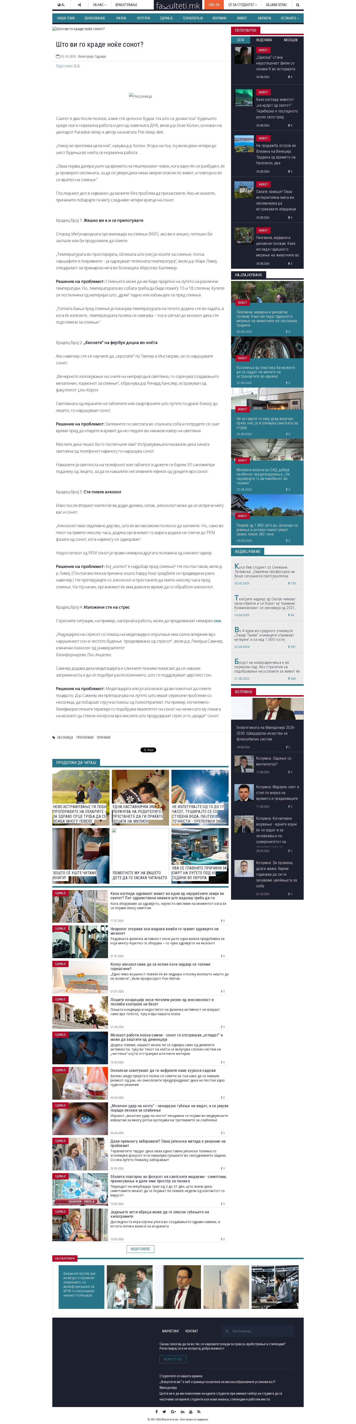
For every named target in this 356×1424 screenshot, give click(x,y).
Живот (242, 18)
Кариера (264, 18)
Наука (121, 18)
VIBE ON (214, 5)
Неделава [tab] (264, 40)
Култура (143, 18)
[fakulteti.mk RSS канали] (199, 1411)
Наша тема (66, 18)
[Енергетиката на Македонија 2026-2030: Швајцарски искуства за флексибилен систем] (178, 1287)
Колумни (219, 18)
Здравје (166, 18)
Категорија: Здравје (92, 56)
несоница (65, 738)
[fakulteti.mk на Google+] (173, 1411)
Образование (95, 18)
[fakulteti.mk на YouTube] (191, 1411)
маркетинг (170, 1331)
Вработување (126, 5)
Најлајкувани (65, 1258)
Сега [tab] (240, 40)
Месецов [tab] (291, 40)
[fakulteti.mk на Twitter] (164, 1411)
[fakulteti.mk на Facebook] (156, 1411)
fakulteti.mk (81, 1339)
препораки (85, 738)
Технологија (193, 18)
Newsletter (173, 1359)
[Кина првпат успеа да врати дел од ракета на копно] (226, 1287)
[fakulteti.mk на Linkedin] (182, 1411)
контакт (192, 1331)
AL (63, 5)
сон (217, 620)
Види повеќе (140, 1249)
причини (103, 738)
